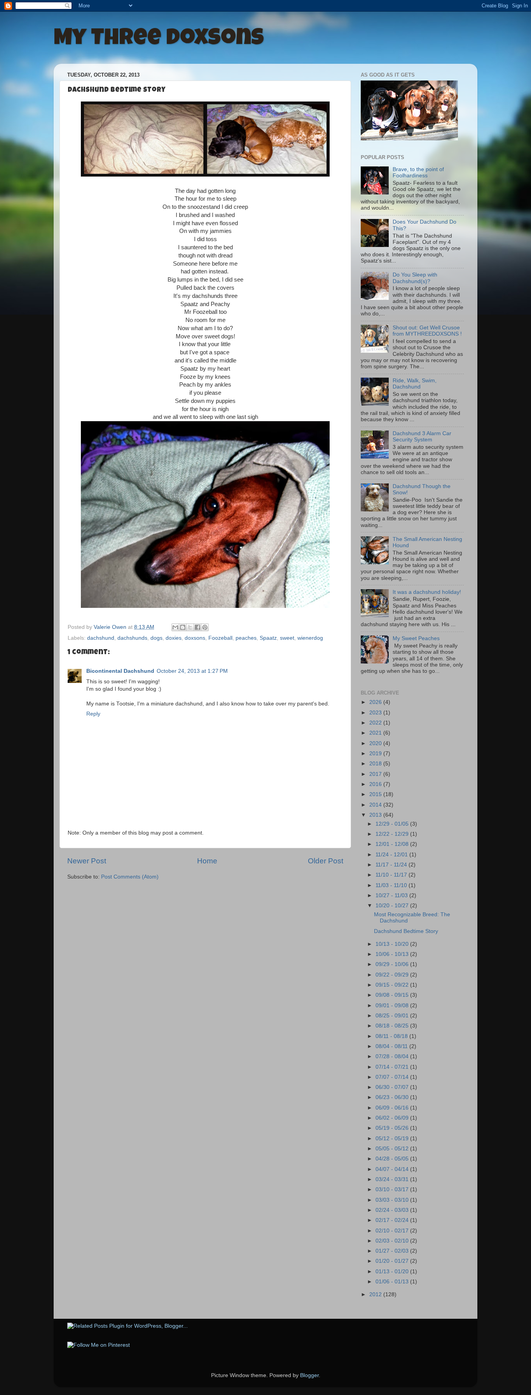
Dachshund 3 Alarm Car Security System (422, 437)
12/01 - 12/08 (393, 844)
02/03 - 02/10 (393, 1241)
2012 (376, 1294)
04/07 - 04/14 (393, 1169)
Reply (93, 714)
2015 (376, 794)
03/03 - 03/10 (393, 1200)
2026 (376, 702)
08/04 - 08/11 (392, 1046)
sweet (287, 638)
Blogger (309, 1375)
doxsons (195, 638)
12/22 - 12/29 (393, 834)
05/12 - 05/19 (393, 1138)
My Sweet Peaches (416, 638)
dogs (156, 638)
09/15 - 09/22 (393, 985)
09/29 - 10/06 (393, 964)
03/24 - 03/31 (393, 1179)
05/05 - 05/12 (393, 1149)
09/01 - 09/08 (393, 1005)
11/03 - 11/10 (392, 885)
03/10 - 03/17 (393, 1189)
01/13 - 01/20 (393, 1271)
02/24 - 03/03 (393, 1210)
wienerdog (310, 638)
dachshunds (132, 638)
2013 (376, 815)
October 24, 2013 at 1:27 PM (192, 671)
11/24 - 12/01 (392, 855)
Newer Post (86, 861)
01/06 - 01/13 (393, 1282)
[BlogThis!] (183, 627)
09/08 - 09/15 (393, 995)
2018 (376, 764)
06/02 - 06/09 (393, 1118)
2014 (376, 805)
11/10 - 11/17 (392, 875)
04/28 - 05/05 (393, 1159)
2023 (376, 713)
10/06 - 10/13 (393, 954)
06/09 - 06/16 (393, 1108)
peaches (246, 638)
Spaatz (268, 638)
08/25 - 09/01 (393, 1016)
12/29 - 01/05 (393, 824)
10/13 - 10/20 (393, 944)
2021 (376, 733)
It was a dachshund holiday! (427, 592)
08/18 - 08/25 (393, 1026)
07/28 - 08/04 (393, 1056)
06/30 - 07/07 (393, 1087)
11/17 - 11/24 (392, 865)
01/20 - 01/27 (393, 1261)
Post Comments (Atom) (130, 877)
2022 (376, 723)
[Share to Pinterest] (205, 627)
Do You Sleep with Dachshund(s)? (415, 278)
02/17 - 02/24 (393, 1220)
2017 (376, 774)
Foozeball (220, 638)
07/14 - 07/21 (393, 1067)
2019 (376, 753)
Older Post (325, 861)
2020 (376, 743)
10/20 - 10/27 (393, 905)
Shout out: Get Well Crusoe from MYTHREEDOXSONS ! (427, 331)
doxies (174, 638)
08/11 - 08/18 (392, 1036)
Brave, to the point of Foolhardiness (418, 172)
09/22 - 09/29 (393, 975)
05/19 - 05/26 (393, 1128)
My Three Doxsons (159, 39)
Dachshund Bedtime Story (406, 931)
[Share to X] (190, 627)
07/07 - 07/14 (393, 1077)
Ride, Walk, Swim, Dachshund (415, 384)
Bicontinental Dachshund (120, 671)
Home (207, 861)
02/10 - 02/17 (393, 1231)
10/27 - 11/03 (392, 895)
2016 (376, 784)
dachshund (100, 638)
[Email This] (175, 627)
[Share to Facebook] (197, 627)
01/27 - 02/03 (393, 1251)
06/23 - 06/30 (393, 1097)
